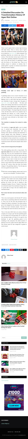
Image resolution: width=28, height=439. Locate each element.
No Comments (9, 22)
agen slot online (12, 244)
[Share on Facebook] (5, 25)
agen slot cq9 (5, 244)
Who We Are (17, 431)
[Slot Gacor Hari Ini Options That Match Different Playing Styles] (5, 356)
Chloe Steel (7, 20)
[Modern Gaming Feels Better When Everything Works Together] (5, 363)
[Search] (26, 2)
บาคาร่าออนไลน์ (4, 380)
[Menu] (2, 2)
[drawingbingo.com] (14, 2)
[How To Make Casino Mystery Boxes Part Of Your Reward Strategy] (14, 274)
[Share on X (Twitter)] (12, 25)
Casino (3, 9)
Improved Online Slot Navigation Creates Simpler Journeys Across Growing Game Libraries (17, 348)
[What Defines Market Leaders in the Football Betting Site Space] (14, 317)
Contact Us (10, 431)
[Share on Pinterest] (20, 25)
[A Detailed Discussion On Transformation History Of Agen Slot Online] (14, 36)
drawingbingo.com (22, 435)
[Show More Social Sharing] (25, 25)
